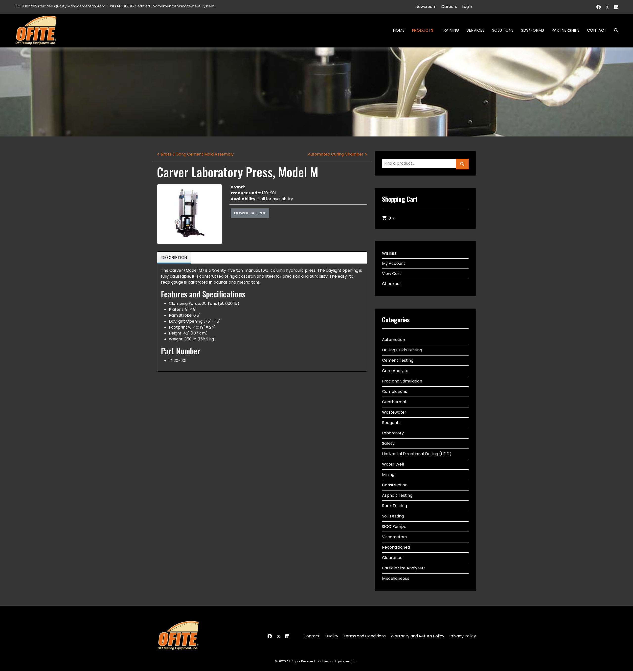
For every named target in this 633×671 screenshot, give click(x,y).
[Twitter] (607, 7)
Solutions (503, 30)
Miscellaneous (395, 578)
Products (422, 30)
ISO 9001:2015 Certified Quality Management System (60, 6)
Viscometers (394, 537)
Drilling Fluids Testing (402, 350)
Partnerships (565, 30)
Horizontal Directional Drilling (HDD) (417, 454)
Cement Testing (397, 360)
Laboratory (393, 433)
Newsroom (425, 6)
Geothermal (394, 402)
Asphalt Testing (397, 495)
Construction (394, 485)
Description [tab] (174, 257)
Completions (394, 391)
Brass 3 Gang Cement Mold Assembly (197, 154)
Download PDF (250, 213)
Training (450, 30)
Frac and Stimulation (402, 381)
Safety (388, 443)
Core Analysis (395, 371)
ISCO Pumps (394, 526)
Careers (449, 6)
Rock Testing (394, 506)
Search (614, 30)
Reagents (391, 422)
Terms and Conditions (364, 636)
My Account (393, 263)
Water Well (393, 464)
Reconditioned (396, 547)
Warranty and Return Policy (417, 636)
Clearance (392, 557)
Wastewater (394, 412)
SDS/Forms (532, 30)
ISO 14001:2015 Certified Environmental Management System (162, 6)
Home (399, 30)
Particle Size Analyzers (404, 568)
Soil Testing (393, 516)
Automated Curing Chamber (335, 154)
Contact (597, 30)
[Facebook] (598, 7)
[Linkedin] (616, 7)
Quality (331, 636)
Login (467, 6)
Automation (393, 339)
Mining (388, 474)
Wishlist (389, 253)
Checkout (391, 284)
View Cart (391, 273)
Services (476, 30)
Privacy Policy (462, 636)
